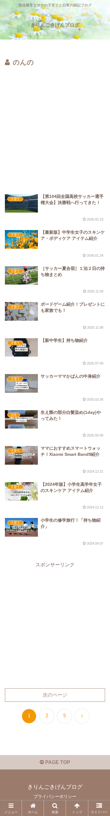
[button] (98, 751)
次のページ (55, 694)
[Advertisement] (55, 127)
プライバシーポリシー (55, 796)
